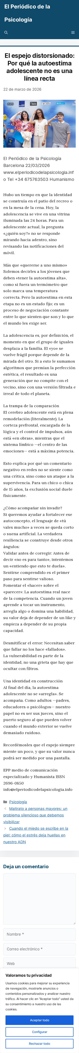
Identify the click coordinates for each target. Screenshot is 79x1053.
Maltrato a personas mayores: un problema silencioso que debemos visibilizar (35, 815)
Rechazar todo (39, 1043)
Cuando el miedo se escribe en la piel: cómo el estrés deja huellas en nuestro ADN (35, 835)
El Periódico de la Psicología (27, 13)
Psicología (18, 802)
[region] (39, 1010)
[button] (6, 32)
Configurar (39, 1032)
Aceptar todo (39, 1020)
